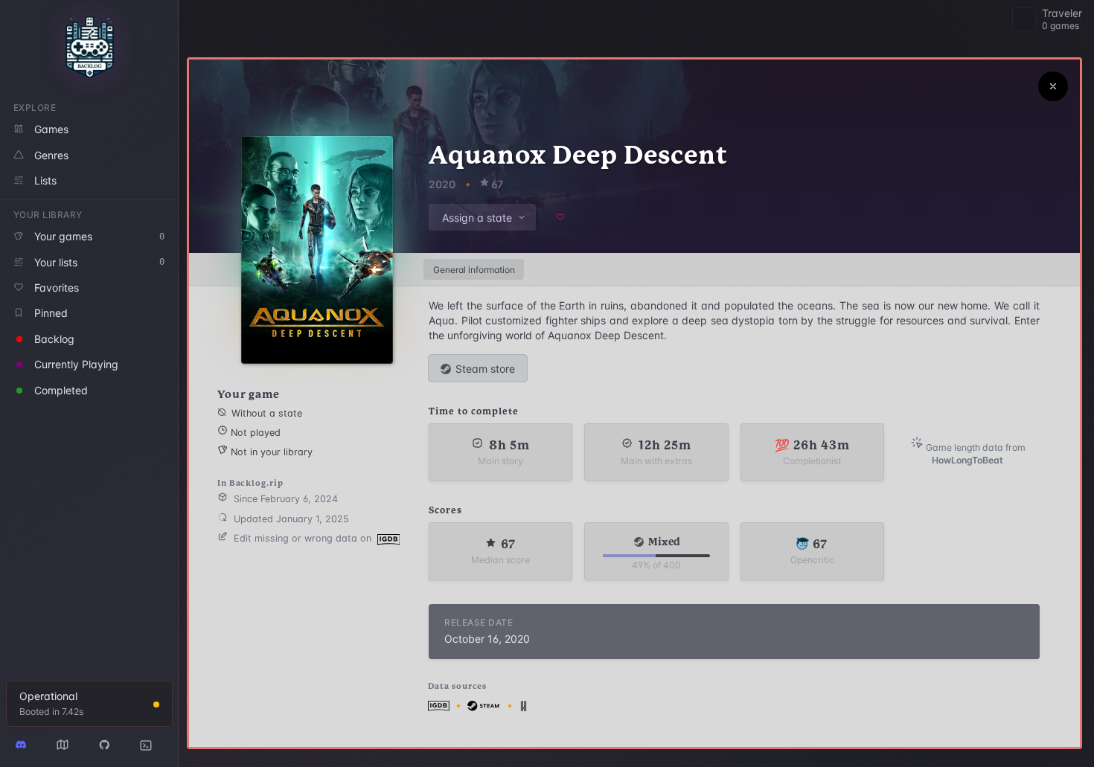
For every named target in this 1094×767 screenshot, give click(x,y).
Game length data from (975, 454)
